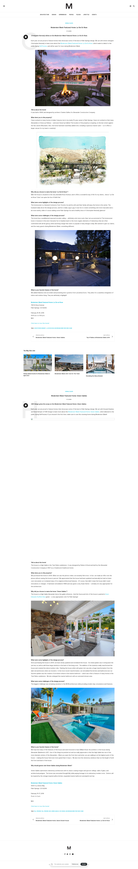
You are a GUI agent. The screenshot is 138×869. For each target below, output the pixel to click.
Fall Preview (43, 46)
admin (69, 31)
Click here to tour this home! (40, 323)
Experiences (62, 14)
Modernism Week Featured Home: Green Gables (69, 396)
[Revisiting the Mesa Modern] (100, 363)
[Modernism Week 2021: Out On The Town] (69, 362)
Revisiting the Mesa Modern (94, 376)
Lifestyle (86, 14)
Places (78, 14)
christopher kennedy (40, 328)
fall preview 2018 (46, 811)
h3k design (62, 811)
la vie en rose (50, 328)
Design (54, 14)
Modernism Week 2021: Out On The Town (67, 373)
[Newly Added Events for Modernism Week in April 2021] (37, 362)
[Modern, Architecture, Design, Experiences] (69, 6)
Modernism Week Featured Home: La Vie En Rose (77, 43)
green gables (55, 811)
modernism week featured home (63, 328)
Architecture (44, 14)
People (71, 14)
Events (94, 14)
